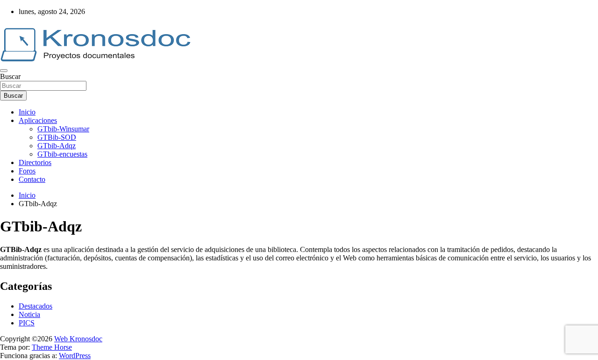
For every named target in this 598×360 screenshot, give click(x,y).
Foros (27, 171)
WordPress (75, 356)
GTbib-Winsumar (63, 129)
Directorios (35, 162)
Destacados (35, 306)
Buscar (10, 76)
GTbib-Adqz (56, 146)
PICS (27, 323)
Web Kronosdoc (78, 339)
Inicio (27, 112)
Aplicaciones (38, 120)
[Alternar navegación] (3, 70)
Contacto (32, 179)
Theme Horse (52, 347)
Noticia (29, 314)
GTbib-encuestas (62, 154)
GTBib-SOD (56, 137)
